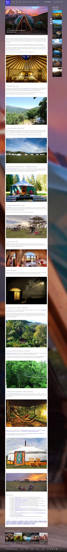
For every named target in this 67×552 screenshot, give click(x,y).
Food (17, 1)
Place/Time (19, 434)
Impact (20, 1)
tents (26, 521)
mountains (13, 523)
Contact (43, 549)
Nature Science (36, 1)
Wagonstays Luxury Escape (20, 505)
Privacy (32, 549)
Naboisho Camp (9, 243)
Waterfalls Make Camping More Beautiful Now (30, 431)
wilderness (27, 523)
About (27, 549)
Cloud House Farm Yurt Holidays (21, 499)
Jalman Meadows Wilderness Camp (12, 168)
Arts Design (29, 1)
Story (22, 549)
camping (14, 521)
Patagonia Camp (26, 88)
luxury (8, 521)
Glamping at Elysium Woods (20, 502)
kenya (35, 521)
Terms (38, 549)
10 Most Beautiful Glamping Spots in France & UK (30, 430)
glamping (20, 521)
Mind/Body (30, 433)
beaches (19, 523)
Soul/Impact (35, 433)
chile (33, 523)
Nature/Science (40, 433)
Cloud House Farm (9, 130)
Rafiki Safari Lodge (9, 353)
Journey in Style (18, 503)
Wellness (24, 1)
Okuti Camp (8, 272)
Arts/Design (12, 434)
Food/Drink (8, 434)
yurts (31, 521)
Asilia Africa (17, 516)
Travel (13, 1)
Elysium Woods (9, 207)
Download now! (21, 515)
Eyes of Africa (17, 504)
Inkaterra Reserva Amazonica (16, 393)
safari (40, 521)
